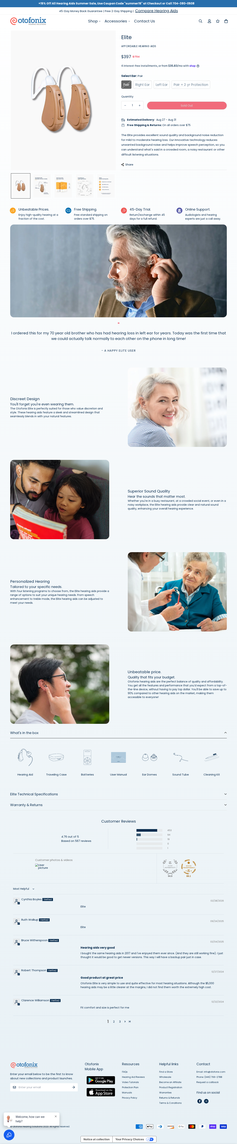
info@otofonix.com (214, 1071)
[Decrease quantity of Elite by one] (125, 105)
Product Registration (170, 1087)
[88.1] (188, 866)
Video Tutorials (130, 1082)
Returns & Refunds (169, 1097)
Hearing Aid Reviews (133, 1077)
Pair (126, 84)
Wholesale (165, 1077)
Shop (93, 21)
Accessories (116, 21)
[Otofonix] (28, 21)
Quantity (127, 96)
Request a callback (207, 1082)
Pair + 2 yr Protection (191, 84)
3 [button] (120, 1022)
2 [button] (114, 1022)
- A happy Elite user (118, 350)
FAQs (125, 1071)
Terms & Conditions (170, 1103)
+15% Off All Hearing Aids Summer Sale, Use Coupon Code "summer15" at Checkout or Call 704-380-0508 (116, 3)
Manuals (127, 1092)
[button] (130, 830)
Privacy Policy (129, 1097)
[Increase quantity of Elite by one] (139, 105)
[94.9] (170, 866)
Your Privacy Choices (129, 1139)
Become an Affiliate (170, 1082)
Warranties (165, 1092)
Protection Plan (130, 1087)
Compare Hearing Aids (156, 10)
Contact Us (144, 21)
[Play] (118, 270)
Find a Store (166, 1071)
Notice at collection (97, 1139)
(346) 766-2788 (213, 1077)
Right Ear (142, 84)
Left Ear (162, 84)
